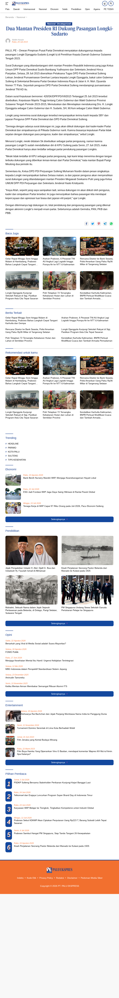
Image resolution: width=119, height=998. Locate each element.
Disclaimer (72, 878)
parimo (12, 447)
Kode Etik (31, 878)
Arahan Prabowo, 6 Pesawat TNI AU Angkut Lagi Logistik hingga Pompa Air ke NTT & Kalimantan (59, 261)
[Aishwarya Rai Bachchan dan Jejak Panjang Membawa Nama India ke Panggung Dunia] (13, 716)
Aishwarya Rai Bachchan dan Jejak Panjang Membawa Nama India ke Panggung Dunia (64, 714)
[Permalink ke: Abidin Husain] (7, 40)
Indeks (20, 878)
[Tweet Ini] (92, 223)
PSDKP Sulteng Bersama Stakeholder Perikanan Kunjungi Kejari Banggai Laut (52, 782)
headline (13, 443)
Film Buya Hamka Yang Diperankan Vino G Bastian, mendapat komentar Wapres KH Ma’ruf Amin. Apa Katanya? (65, 752)
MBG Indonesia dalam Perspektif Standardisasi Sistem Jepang (36, 669)
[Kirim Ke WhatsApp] (111, 223)
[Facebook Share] (86, 223)
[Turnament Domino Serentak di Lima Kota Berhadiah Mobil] (10, 728)
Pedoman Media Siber (92, 878)
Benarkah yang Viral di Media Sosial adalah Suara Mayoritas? (35, 643)
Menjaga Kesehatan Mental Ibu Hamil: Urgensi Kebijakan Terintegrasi (39, 660)
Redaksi (60, 878)
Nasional (51, 24)
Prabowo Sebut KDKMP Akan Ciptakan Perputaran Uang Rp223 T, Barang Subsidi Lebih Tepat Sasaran (60, 821)
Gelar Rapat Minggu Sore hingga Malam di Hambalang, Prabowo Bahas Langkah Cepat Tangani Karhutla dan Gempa (21, 261)
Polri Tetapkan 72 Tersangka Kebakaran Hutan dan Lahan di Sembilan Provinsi (58, 296)
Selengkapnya (58, 519)
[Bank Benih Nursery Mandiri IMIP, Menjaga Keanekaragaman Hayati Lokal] (13, 480)
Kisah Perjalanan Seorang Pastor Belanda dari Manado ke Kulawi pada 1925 (84, 569)
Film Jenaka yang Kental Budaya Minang (37, 740)
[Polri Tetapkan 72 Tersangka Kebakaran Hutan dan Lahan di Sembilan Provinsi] (59, 280)
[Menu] (7, 3)
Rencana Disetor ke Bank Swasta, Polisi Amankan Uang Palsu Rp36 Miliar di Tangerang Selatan (96, 261)
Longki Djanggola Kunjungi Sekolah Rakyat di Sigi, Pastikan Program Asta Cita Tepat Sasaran (21, 296)
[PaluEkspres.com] (20, 3)
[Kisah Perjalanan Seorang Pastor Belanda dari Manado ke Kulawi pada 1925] (87, 550)
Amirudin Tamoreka (14, 677)
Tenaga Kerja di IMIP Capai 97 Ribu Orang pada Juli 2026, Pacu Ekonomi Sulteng (63, 506)
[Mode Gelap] (105, 3)
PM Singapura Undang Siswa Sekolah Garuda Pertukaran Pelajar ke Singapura (84, 608)
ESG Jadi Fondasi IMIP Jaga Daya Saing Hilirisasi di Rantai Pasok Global (59, 492)
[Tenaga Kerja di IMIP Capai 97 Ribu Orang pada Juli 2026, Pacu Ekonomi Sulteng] (13, 508)
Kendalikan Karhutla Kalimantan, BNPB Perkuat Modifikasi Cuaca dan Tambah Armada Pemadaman (96, 296)
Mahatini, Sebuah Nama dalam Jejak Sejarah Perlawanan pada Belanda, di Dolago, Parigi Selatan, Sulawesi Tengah (31, 610)
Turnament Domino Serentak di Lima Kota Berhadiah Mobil (46, 728)
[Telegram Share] (105, 223)
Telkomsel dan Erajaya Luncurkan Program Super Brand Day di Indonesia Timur (53, 795)
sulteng (13, 455)
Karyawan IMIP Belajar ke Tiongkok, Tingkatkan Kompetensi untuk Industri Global (54, 808)
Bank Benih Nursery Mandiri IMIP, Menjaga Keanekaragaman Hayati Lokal (59, 478)
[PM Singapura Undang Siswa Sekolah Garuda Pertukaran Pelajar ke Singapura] (87, 589)
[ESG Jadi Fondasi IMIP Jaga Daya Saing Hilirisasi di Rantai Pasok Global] (13, 494)
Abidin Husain (18, 40)
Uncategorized (64, 24)
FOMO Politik (11, 652)
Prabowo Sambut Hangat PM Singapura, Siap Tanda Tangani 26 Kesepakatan (52, 833)
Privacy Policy (46, 878)
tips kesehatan (17, 460)
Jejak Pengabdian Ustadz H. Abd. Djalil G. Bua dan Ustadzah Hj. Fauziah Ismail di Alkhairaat (30, 569)
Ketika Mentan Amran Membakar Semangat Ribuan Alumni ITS (36, 686)
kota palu (14, 451)
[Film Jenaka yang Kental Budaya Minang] (10, 740)
